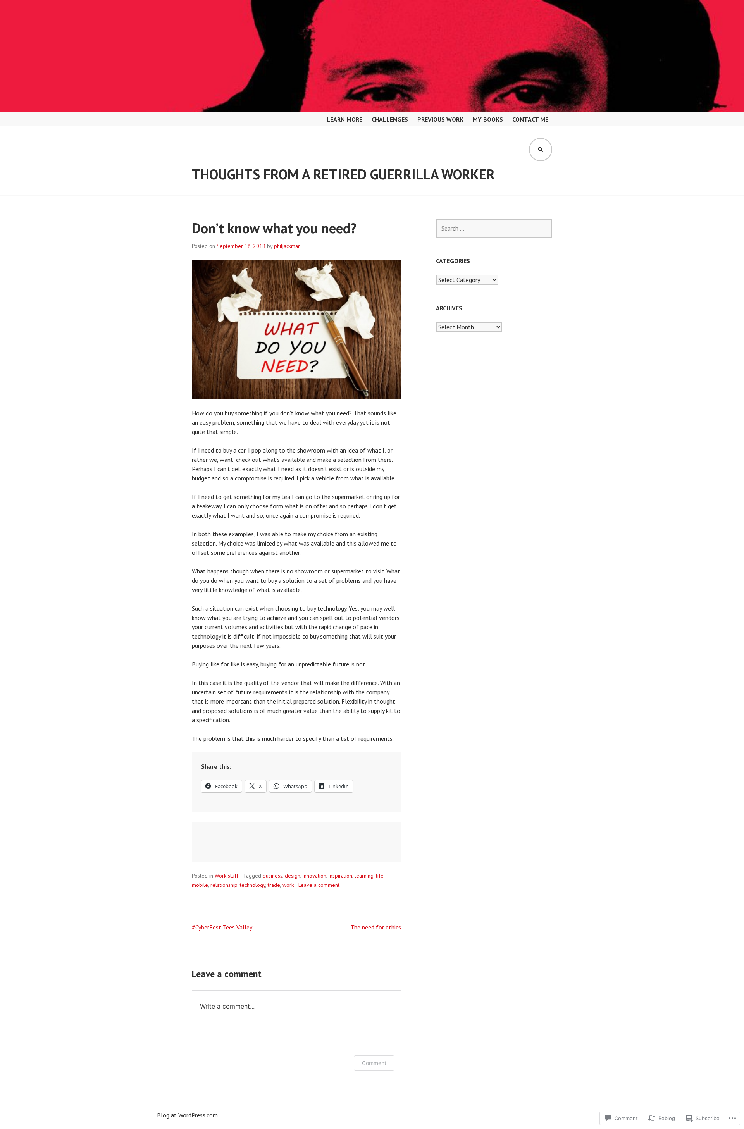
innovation (314, 875)
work (288, 884)
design (292, 875)
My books (488, 119)
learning (364, 875)
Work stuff (226, 875)
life (380, 875)
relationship (224, 884)
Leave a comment (318, 884)
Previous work (440, 119)
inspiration (340, 875)
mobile (200, 884)
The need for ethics (375, 927)
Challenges (390, 119)
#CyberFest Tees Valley (222, 927)
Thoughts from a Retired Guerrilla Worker (343, 174)
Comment (374, 1063)
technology (252, 884)
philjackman (287, 246)
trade (274, 884)
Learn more (344, 119)
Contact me (530, 119)
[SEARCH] (540, 149)
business (272, 875)
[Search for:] (494, 228)
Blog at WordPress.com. (188, 1115)
